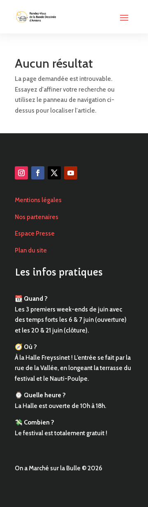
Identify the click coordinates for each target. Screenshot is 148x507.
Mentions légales (38, 200)
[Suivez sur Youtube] (70, 172)
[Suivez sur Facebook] (37, 172)
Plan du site (31, 250)
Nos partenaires (36, 217)
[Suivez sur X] (54, 172)
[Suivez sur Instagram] (21, 172)
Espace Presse (35, 233)
